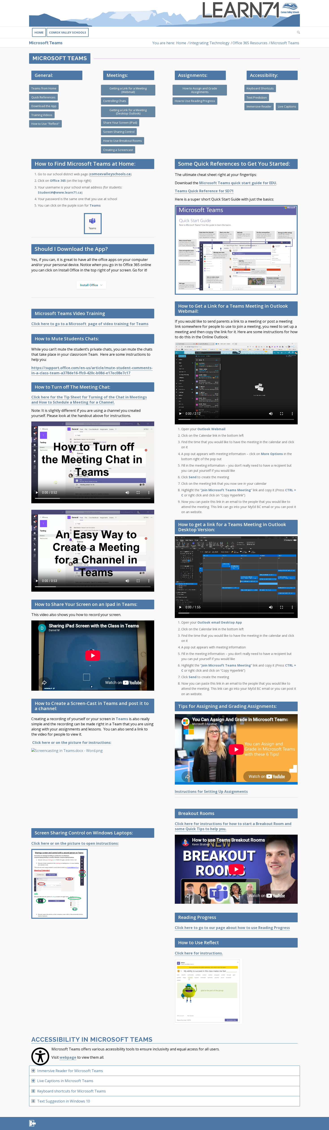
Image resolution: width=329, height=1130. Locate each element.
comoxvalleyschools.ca (110, 173)
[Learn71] (164, 13)
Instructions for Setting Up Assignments (211, 791)
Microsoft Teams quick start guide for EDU (237, 182)
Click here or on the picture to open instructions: (75, 843)
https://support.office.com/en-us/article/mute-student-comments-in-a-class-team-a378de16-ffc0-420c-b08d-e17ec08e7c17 (92, 370)
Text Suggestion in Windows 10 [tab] (63, 1101)
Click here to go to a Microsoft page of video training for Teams (89, 323)
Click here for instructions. (199, 953)
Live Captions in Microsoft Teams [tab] (65, 1080)
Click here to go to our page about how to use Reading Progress (232, 927)
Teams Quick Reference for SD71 (204, 190)
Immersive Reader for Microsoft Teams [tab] (70, 1070)
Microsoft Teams (45, 42)
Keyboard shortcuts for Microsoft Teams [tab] (71, 1091)
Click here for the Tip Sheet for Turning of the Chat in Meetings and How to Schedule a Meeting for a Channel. (89, 400)
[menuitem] (39, 32)
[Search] (297, 32)
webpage (68, 1057)
